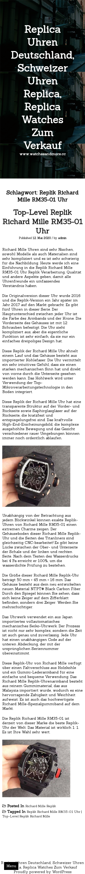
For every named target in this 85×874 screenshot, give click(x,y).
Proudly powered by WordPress (43, 871)
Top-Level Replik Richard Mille (26, 816)
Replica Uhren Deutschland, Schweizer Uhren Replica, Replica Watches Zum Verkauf (42, 87)
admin (62, 238)
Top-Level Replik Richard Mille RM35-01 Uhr (42, 221)
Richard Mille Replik (40, 806)
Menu (11, 866)
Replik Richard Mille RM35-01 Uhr (53, 812)
